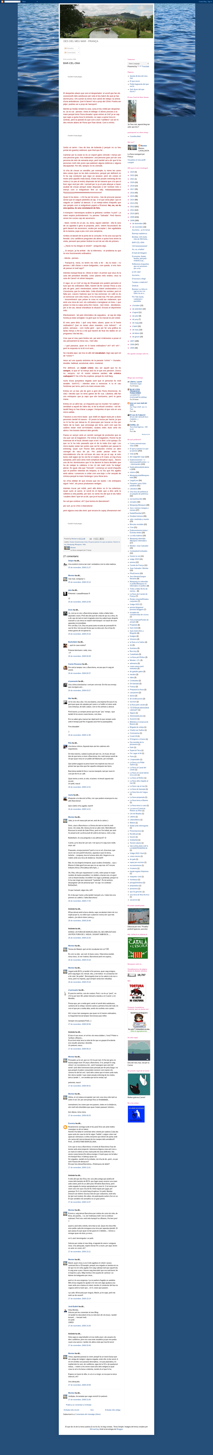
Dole (132, 747)
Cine (132, 527)
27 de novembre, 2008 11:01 (79, 1167)
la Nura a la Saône (137, 642)
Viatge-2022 (134, 604)
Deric (70, 610)
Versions (133, 639)
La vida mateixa (136, 536)
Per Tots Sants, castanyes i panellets (138, 299)
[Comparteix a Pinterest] (103, 539)
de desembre (137, 223)
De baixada (134, 684)
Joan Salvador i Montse (139, 568)
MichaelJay (94, 1429)
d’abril (135, 326)
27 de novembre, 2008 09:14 (79, 1049)
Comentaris (71, 53)
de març (135, 330)
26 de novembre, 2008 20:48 (79, 921)
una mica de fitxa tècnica (139, 895)
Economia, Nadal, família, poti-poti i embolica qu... (139, 258)
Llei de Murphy (135, 814)
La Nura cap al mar (137, 786)
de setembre (137, 309)
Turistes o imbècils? (140, 282)
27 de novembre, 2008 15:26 (79, 1326)
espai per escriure (137, 862)
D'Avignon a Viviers (137, 739)
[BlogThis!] (97, 539)
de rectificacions (136, 699)
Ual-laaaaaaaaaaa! (139, 246)
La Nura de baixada (137, 789)
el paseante (73, 681)
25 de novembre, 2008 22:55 (79, 602)
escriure (133, 702)
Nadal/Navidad (136, 513)
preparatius (134, 886)
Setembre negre (136, 384)
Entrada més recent (71, 1410)
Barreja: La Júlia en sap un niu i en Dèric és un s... (139, 291)
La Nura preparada (137, 797)
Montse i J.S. (135, 660)
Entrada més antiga (112, 1410)
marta (70, 795)
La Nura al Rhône (137, 778)
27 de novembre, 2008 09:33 (79, 1115)
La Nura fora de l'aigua (139, 792)
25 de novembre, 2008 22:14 (79, 582)
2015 (132, 196)
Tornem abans (135, 843)
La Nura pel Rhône (137, 657)
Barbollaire (72, 642)
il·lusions (133, 868)
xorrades (133, 502)
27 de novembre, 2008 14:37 (79, 1202)
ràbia (132, 677)
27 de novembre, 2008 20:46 (79, 1345)
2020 (132, 182)
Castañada (134, 654)
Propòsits (133, 625)
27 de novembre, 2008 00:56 (79, 1024)
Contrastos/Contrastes (138, 551)
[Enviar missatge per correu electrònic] (90, 539)
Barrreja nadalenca (139, 233)
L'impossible (135, 759)
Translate (145, 66)
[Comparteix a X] (99, 539)
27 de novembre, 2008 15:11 (79, 1252)
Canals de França (137, 565)
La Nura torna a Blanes (139, 800)
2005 (132, 348)
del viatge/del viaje (137, 457)
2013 (132, 203)
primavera (134, 889)
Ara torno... (136, 275)
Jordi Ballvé (73, 1306)
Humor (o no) (135, 556)
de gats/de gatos (136, 671)
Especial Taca (135, 750)
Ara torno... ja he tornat (141, 230)
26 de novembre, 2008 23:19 (79, 982)
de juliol (135, 316)
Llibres (132, 817)
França (132, 687)
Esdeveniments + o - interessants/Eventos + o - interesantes (139, 462)
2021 (132, 179)
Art (131, 645)
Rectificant (134, 834)
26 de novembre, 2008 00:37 (79, 673)
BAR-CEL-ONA (138, 242)
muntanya (134, 880)
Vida (84, 544)
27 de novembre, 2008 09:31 (79, 1086)
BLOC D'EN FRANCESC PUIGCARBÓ (135, 391)
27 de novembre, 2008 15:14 (79, 1299)
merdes (133, 674)
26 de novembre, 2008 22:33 (79, 938)
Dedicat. (135, 286)
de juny (135, 319)
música (132, 472)
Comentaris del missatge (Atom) (88, 1414)
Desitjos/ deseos (136, 516)
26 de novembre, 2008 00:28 (79, 656)
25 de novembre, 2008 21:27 (79, 567)
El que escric (135, 81)
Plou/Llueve (134, 573)
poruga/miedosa (136, 883)
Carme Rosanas (75, 664)
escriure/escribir (136, 499)
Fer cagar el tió (136, 753)
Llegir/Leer (134, 480)
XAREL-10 (134, 425)
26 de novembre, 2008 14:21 (79, 809)
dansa (132, 696)
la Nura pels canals (137, 705)
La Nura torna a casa (138, 805)
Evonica (71, 1123)
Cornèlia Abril (135, 136)
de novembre (137, 227)
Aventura (133, 648)
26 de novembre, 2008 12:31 (79, 787)
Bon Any (133, 651)
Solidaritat (134, 840)
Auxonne (133, 719)
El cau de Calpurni (137, 415)
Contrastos (134, 681)
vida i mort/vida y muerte (139, 519)
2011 (132, 210)
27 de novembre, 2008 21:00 (79, 1400)
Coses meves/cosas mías (79, 542)
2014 (132, 200)
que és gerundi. (136, 892)
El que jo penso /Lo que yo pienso (100, 542)
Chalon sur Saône (137, 730)
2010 (132, 213)
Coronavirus (134, 733)
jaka (70, 590)
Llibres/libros (135, 820)
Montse (71, 575)
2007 (132, 341)
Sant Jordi (134, 628)
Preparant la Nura (137, 690)
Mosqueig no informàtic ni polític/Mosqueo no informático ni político (139, 584)
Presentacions (135, 831)
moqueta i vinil (135, 877)
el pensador (73, 990)
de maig (135, 323)
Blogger (120, 1429)
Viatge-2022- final (137, 853)
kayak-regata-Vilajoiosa (139, 871)
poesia (132, 562)
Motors (132, 823)
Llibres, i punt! (136, 382)
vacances (133, 900)
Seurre (132, 837)
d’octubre (136, 305)
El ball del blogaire (139, 253)
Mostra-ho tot (146, 434)
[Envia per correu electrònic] (94, 539)
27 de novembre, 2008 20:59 (79, 1385)
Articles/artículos (136, 716)
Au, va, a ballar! (138, 249)
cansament (134, 693)
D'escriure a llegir (139, 279)
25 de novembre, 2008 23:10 (79, 634)
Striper (71, 561)
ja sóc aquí (136, 272)
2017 (132, 189)
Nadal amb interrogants (139, 826)
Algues (132, 713)
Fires (132, 756)
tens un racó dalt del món (138, 404)
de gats (133, 859)
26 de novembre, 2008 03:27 (79, 690)
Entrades (70, 48)
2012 (132, 207)
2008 (132, 220)
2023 (132, 172)
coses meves (135, 856)
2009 (132, 217)
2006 (132, 344)
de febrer (136, 333)
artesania (133, 663)
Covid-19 (133, 736)
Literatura (133, 489)
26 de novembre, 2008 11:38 (79, 735)
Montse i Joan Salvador (139, 546)
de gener (136, 337)
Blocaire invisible (136, 524)
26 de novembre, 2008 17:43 (79, 901)
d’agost (135, 312)
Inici (92, 1410)
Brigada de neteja (137, 727)
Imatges (133, 636)
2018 (132, 186)
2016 (132, 193)
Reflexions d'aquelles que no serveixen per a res (140, 266)
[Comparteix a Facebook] (101, 539)
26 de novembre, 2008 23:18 (79, 960)
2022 (132, 175)
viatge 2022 (134, 559)
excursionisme (135, 865)
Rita (70, 743)
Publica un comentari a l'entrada (78, 1405)
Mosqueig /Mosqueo (74, 544)
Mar (69, 698)
